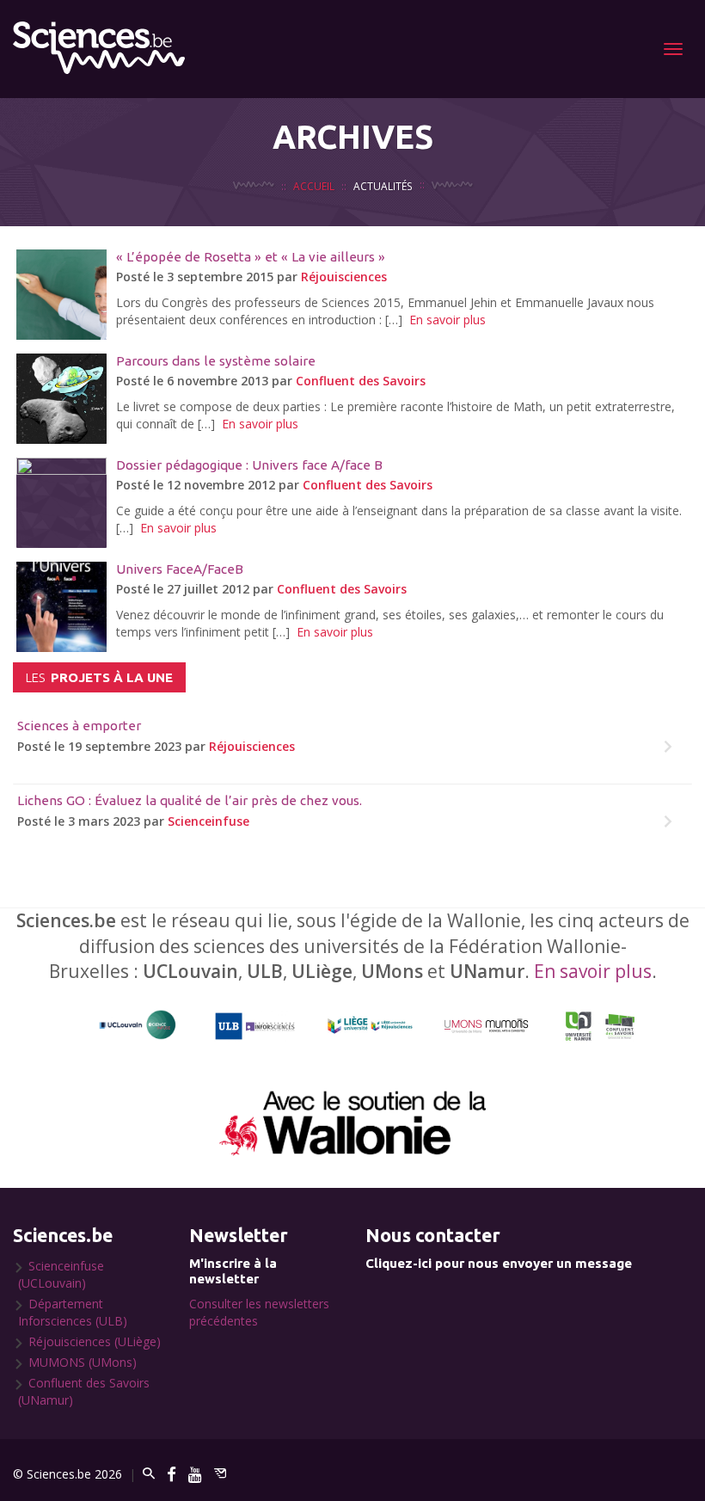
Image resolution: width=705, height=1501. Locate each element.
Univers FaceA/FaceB (179, 569)
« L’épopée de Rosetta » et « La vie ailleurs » (250, 256)
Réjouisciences (344, 276)
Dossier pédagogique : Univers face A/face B (249, 465)
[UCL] (138, 1025)
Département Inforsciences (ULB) (72, 1312)
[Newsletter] (220, 1474)
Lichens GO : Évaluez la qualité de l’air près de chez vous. (189, 800)
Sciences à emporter (79, 725)
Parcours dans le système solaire (216, 361)
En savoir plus (447, 319)
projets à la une (99, 677)
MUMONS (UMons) (82, 1362)
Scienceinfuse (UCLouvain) (61, 1274)
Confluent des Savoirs (361, 380)
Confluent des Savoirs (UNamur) (84, 1391)
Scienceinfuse (208, 821)
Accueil (313, 186)
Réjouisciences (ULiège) (94, 1341)
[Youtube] (195, 1474)
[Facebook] (171, 1474)
